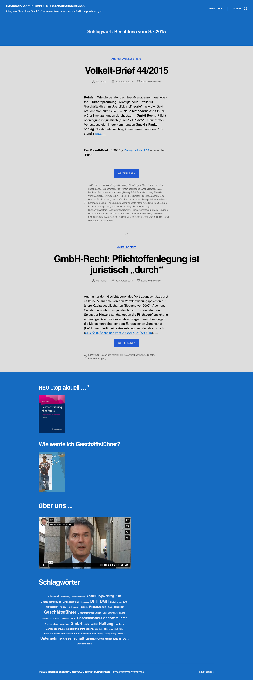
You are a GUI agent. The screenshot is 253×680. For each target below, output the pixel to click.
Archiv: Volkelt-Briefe (126, 58)
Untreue (164, 210)
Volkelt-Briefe (126, 247)
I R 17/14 (127, 199)
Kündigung (72, 628)
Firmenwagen (97, 606)
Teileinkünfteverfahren (119, 210)
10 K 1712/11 (95, 185)
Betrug (126, 192)
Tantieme (121, 633)
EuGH (124, 196)
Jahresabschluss (158, 199)
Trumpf (134, 210)
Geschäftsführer (60, 612)
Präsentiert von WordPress (128, 672)
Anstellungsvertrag (100, 596)
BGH (104, 601)
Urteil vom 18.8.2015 (119, 213)
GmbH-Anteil (90, 624)
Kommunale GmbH (97, 203)
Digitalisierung (116, 602)
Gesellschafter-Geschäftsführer (102, 617)
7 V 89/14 (132, 185)
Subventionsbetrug (97, 210)
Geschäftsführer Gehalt (89, 612)
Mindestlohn (87, 628)
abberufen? (53, 596)
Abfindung (65, 596)
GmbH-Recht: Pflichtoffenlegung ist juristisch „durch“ (126, 264)
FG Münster (134, 196)
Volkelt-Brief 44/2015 (126, 70)
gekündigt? (119, 606)
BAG (159, 188)
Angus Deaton (148, 188)
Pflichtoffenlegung (97, 358)
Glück (99, 199)
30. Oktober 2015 (124, 81)
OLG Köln (162, 203)
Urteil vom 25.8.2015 (131, 217)
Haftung (107, 199)
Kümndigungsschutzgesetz (122, 203)
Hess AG (117, 199)
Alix (118, 188)
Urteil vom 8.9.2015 (152, 217)
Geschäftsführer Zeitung (51, 618)
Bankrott (92, 192)
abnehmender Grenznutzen (102, 188)
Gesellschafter (68, 618)
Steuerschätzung (141, 206)
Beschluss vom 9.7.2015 (110, 192)
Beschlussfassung (51, 601)
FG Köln (63, 607)
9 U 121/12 (157, 185)
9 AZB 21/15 (144, 185)
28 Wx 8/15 (120, 185)
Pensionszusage (96, 206)
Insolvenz (119, 624)
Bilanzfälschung (145, 192)
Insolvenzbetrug (141, 199)
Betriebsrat (85, 602)
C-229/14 (115, 196)
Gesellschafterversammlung (57, 624)
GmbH (76, 623)
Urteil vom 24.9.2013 (109, 217)
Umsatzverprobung (149, 210)
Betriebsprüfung (71, 601)
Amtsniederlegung (131, 188)
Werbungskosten (84, 643)
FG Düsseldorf (51, 606)
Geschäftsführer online (113, 612)
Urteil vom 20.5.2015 (140, 213)
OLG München (52, 633)
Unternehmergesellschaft (62, 638)
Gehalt (110, 607)
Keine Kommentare (151, 81)
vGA (126, 638)
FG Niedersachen (150, 196)
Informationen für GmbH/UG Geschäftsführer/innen (45, 6)
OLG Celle (150, 203)
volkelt (104, 81)
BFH (133, 192)
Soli (108, 206)
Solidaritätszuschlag (121, 206)
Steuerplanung (110, 634)
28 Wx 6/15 (108, 185)
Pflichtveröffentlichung (92, 633)
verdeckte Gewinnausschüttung (103, 638)
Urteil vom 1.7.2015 (98, 213)
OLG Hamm (108, 629)
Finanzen (84, 606)
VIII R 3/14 (108, 220)
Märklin (140, 203)
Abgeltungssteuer (78, 596)
